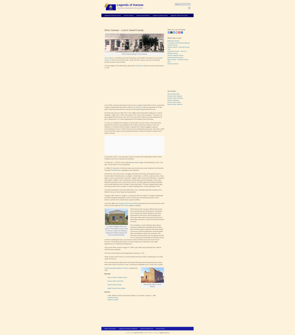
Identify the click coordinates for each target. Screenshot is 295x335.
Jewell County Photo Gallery (116, 288)
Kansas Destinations (143, 15)
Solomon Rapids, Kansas (175, 55)
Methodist (117, 170)
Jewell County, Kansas (115, 285)
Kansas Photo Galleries (174, 104)
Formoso (126, 205)
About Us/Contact (110, 329)
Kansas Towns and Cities (115, 281)
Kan (110, 58)
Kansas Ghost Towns (174, 102)
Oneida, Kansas (172, 45)
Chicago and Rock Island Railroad (129, 203)
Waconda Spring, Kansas (175, 57)
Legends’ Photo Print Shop (179, 15)
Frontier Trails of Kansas (175, 98)
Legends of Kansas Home (112, 15)
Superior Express (113, 300)
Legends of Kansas (130, 5)
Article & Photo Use (146, 329)
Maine (137, 162)
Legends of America (164, 332)
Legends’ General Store (160, 15)
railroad (138, 107)
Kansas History (129, 15)
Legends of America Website (128, 329)
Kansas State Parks (173, 94)
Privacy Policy (160, 329)
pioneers (140, 66)
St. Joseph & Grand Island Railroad (178, 43)
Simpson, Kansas (172, 64)
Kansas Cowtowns (173, 100)
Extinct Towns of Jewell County (117, 277)
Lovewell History (113, 297)
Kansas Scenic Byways (174, 96)
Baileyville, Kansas (173, 41)
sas (112, 58)
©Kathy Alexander (110, 268)
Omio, (106, 58)
